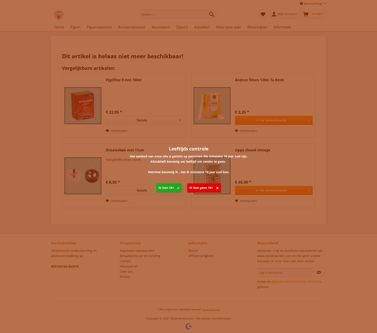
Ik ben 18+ (166, 188)
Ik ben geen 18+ (201, 188)
